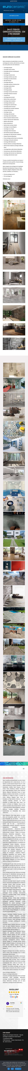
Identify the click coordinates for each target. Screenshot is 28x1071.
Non (12, 1068)
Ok (8, 1068)
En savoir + (18, 1068)
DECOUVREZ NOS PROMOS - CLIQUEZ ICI (14, 39)
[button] (24, 1009)
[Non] (26, 1065)
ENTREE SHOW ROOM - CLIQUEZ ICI (14, 21)
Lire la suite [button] (9, 1015)
